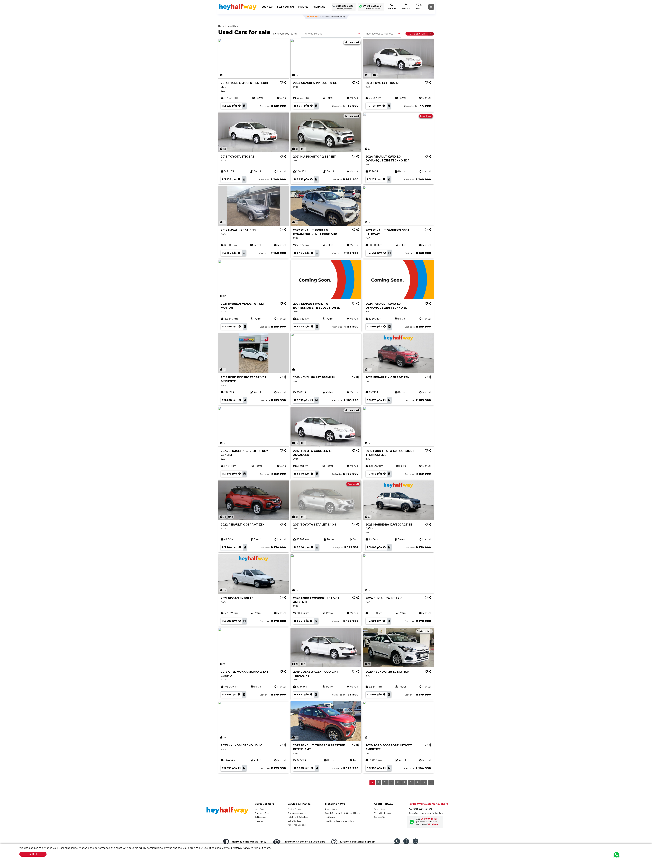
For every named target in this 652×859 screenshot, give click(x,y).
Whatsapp (433, 824)
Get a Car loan (294, 821)
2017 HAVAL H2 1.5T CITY (238, 230)
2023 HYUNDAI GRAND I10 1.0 (241, 745)
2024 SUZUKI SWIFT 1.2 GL (385, 598)
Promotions (331, 809)
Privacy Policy (241, 847)
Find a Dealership (382, 813)
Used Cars (233, 26)
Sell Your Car (286, 7)
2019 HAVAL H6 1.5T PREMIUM (314, 377)
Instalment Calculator (298, 817)
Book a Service (294, 809)
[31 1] (398, 58)
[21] (326, 720)
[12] (253, 352)
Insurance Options (296, 824)
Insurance (318, 7)
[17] (253, 205)
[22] (253, 573)
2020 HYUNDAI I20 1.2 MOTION (387, 671)
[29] (253, 720)
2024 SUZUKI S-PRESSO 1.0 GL (315, 83)
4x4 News (330, 817)
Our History (379, 809)
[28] (253, 58)
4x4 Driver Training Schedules (339, 821)
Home (221, 26)
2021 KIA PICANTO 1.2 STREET (314, 156)
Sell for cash (260, 817)
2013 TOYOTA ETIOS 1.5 (382, 83)
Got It (33, 854)
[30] (253, 279)
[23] (398, 500)
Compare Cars (262, 813)
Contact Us (379, 817)
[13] (326, 573)
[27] (398, 720)
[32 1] (253, 500)
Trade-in (259, 821)
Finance (303, 7)
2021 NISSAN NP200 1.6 (237, 598)
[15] (326, 58)
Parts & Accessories (296, 813)
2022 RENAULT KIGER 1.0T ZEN (387, 377)
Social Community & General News (342, 813)
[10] (326, 352)
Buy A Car (267, 7)
